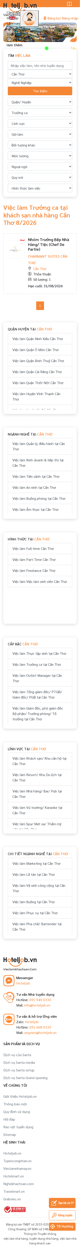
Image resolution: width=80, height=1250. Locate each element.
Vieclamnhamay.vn (17, 1168)
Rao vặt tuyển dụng (18, 1126)
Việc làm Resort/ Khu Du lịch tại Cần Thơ (37, 777)
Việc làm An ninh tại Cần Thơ (34, 487)
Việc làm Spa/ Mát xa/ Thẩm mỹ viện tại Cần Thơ (36, 826)
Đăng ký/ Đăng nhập (62, 18)
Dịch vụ (12, 34)
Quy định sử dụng (16, 1111)
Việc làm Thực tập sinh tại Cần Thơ (39, 653)
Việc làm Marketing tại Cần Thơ (36, 863)
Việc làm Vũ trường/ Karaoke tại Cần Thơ (37, 810)
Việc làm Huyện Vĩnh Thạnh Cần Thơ (36, 396)
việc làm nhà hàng (16, 1238)
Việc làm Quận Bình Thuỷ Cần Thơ (38, 360)
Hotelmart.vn (13, 1176)
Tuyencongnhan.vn (17, 1160)
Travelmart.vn (14, 1191)
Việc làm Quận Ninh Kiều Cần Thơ (37, 338)
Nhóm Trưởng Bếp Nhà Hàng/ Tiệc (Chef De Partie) (48, 244)
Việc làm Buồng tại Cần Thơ (33, 901)
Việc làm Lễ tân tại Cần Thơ (33, 874)
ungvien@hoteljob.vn (40, 1032)
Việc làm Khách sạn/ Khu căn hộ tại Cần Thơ (39, 761)
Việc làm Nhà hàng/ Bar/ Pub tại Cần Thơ (37, 794)
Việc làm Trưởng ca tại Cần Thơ (36, 664)
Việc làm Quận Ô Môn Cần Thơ (35, 349)
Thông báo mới (15, 1104)
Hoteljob (23, 983)
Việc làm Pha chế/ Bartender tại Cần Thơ (37, 926)
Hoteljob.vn (12, 1153)
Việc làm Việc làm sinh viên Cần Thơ (39, 581)
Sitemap (9, 1134)
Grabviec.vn (12, 1199)
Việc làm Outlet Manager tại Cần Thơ (37, 678)
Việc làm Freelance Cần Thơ (33, 570)
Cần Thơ (39, 268)
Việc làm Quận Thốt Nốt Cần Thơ (37, 382)
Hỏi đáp (9, 1119)
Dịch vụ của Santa (17, 1054)
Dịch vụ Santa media (19, 1062)
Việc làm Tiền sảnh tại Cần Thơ (35, 476)
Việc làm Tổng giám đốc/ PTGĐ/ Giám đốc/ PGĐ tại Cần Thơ (37, 694)
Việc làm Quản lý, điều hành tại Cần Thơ (38, 446)
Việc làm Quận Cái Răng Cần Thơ (37, 371)
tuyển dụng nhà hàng (43, 1238)
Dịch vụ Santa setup (18, 1070)
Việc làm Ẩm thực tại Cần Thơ (35, 509)
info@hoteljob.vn (37, 1005)
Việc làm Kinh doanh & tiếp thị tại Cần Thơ (38, 463)
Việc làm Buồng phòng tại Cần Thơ (38, 498)
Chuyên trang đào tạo (72, 33)
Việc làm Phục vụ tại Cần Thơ (35, 912)
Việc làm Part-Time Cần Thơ (34, 559)
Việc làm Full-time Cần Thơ (33, 548)
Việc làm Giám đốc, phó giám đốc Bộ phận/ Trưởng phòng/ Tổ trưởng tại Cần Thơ (37, 713)
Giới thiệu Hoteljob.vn (20, 1096)
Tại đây (68, 48)
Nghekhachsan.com (18, 1183)
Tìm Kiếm (40, 90)
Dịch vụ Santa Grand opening (25, 1077)
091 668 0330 (40, 1027)
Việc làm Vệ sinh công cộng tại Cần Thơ (38, 888)
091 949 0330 (40, 999)
